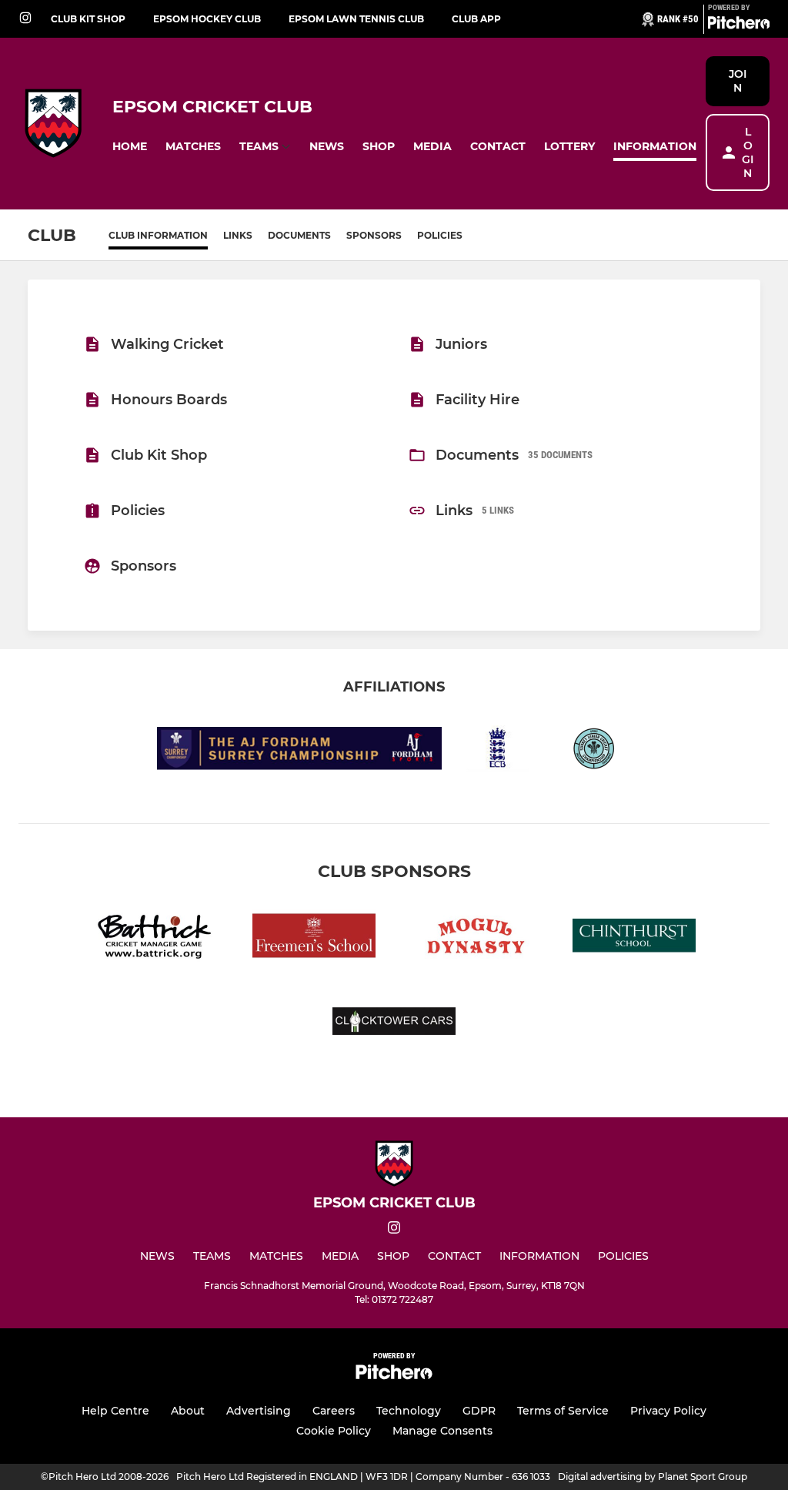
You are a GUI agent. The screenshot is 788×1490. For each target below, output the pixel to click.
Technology (408, 1411)
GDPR (479, 1411)
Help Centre (115, 1411)
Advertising (258, 1411)
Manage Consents (442, 1431)
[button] (129, 147)
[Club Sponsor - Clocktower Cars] (394, 1024)
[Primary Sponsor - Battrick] (153, 938)
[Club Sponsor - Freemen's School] (314, 938)
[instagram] (25, 18)
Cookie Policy (333, 1431)
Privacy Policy (668, 1411)
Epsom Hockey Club (207, 19)
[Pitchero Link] (739, 25)
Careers (333, 1411)
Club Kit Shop (88, 19)
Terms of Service (563, 1411)
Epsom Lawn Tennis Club (356, 19)
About (188, 1411)
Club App (476, 19)
